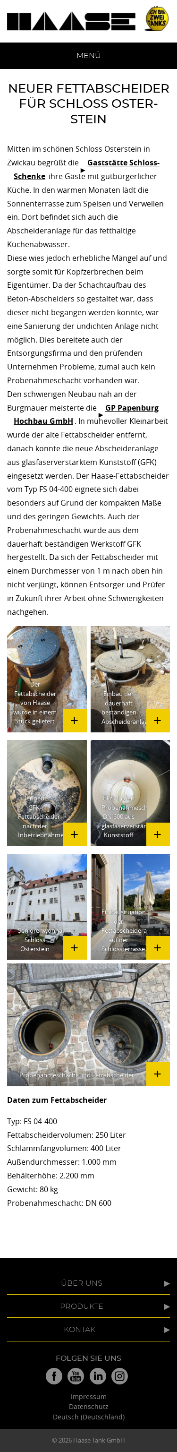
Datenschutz (89, 1406)
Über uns (81, 1283)
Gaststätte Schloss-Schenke (87, 169)
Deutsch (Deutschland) (89, 1416)
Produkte (81, 1306)
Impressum (89, 1396)
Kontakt (81, 1329)
